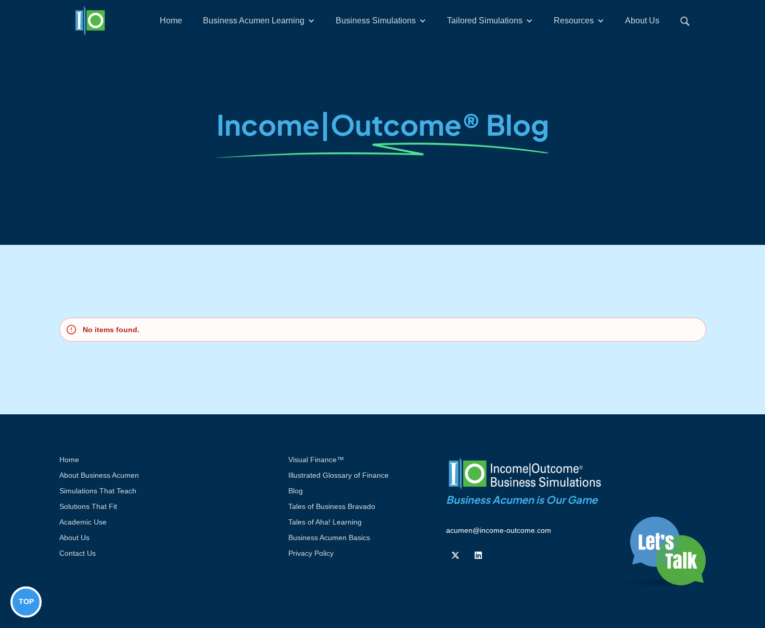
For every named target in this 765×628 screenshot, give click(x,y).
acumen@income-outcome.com (498, 530)
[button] (259, 21)
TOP (26, 601)
